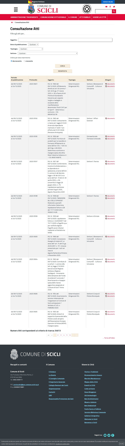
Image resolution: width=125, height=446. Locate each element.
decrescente (17, 61)
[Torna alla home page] (12, 22)
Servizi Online (108, 2)
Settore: (13, 53)
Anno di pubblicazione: (18, 44)
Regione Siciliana (38, 1)
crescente (29, 61)
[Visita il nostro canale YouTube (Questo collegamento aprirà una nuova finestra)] (108, 435)
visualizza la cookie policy (63, 444)
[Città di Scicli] (35, 354)
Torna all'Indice (109, 338)
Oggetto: (13, 40)
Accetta (121, 444)
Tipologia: (14, 49)
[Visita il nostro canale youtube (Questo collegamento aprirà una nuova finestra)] (106, 6)
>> (76, 335)
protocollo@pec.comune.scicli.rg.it (26, 384)
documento (111, 84)
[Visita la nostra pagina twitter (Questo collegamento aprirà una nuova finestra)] (114, 6)
